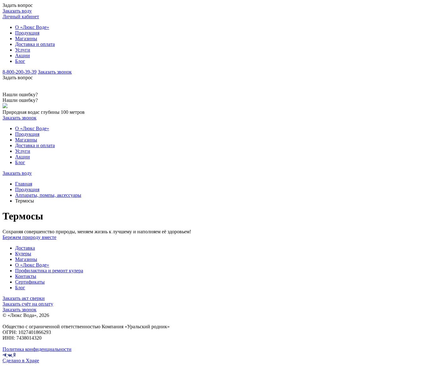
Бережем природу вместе (29, 237)
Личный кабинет (21, 16)
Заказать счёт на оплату (28, 304)
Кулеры (23, 253)
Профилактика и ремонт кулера (49, 270)
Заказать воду (17, 11)
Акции (22, 55)
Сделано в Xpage (21, 360)
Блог (20, 61)
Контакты (25, 276)
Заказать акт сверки (24, 298)
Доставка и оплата (35, 44)
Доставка (25, 248)
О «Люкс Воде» (32, 27)
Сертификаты (30, 282)
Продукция (27, 33)
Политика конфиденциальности (37, 349)
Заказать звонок (55, 72)
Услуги (22, 50)
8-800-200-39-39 (20, 72)
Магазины (26, 38)
